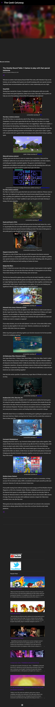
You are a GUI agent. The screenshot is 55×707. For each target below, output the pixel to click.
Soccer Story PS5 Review (16, 589)
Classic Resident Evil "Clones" (17, 638)
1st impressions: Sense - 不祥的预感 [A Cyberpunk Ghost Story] (24, 662)
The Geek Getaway (14, 2)
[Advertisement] (27, 49)
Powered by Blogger (28, 705)
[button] (4, 75)
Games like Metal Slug (15, 613)
